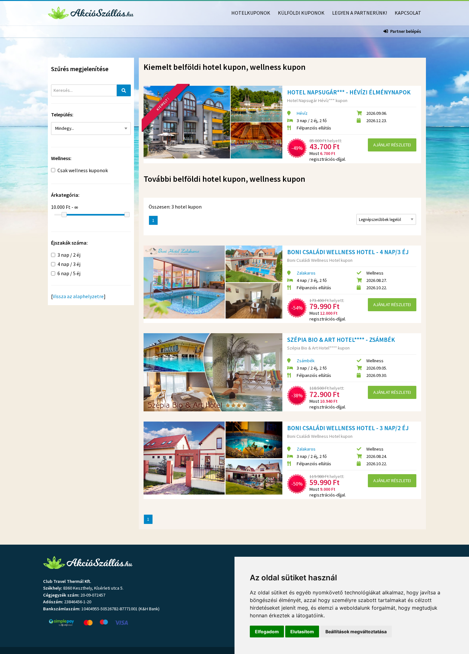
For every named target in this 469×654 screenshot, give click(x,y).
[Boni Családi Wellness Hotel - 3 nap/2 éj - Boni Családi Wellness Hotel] (213, 458)
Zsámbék (306, 361)
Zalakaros (306, 273)
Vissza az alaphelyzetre (78, 296)
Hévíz (302, 113)
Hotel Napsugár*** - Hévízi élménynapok (349, 92)
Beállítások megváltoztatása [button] (356, 631)
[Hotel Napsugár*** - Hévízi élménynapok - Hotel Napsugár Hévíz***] (213, 122)
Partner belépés (405, 31)
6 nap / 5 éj (68, 273)
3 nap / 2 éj (68, 255)
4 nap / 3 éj (68, 264)
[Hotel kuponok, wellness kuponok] (91, 12)
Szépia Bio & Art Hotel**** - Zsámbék (341, 339)
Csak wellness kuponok (82, 170)
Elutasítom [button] (302, 631)
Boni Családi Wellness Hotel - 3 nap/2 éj (348, 428)
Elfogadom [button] (267, 631)
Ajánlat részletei (392, 145)
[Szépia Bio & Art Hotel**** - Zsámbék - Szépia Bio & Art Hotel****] (213, 372)
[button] (91, 128)
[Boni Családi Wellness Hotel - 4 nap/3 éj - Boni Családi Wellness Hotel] (213, 282)
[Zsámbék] (88, 141)
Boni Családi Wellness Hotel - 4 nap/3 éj (348, 252)
